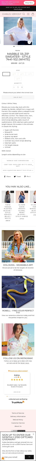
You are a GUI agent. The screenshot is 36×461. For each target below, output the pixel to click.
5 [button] (20, 46)
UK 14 (22, 74)
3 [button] (17, 46)
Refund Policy (18, 420)
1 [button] (14, 46)
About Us (18, 426)
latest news (25, 363)
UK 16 (30, 74)
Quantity (18, 83)
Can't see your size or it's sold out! (18, 165)
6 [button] (22, 46)
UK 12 (14, 74)
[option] (18, 8)
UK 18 (18, 78)
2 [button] (15, 46)
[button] (9, 371)
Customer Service (18, 423)
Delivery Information (18, 416)
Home (17, 50)
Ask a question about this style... (18, 170)
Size (18, 70)
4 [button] (19, 46)
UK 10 (6, 74)
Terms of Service (18, 413)
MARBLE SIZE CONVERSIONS (18, 160)
